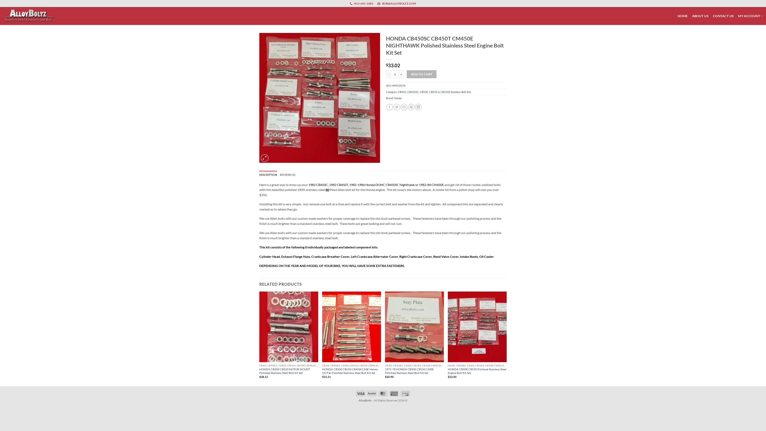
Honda (398, 98)
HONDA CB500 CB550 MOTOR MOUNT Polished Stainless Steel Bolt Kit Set (284, 371)
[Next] (506, 338)
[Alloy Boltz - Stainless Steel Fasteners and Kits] (29, 16)
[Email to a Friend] (404, 107)
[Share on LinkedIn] (418, 107)
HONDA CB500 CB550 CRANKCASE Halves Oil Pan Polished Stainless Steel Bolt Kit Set (350, 371)
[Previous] (260, 338)
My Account (749, 16)
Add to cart (422, 74)
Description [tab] (268, 174)
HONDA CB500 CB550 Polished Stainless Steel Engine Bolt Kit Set (477, 371)
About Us (700, 16)
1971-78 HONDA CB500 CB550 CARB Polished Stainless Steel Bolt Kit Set (409, 371)
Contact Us (723, 16)
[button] (264, 158)
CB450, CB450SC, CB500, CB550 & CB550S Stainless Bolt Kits (434, 92)
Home (683, 16)
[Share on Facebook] (389, 107)
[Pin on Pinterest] (411, 107)
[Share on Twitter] (397, 107)
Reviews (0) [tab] (288, 174)
